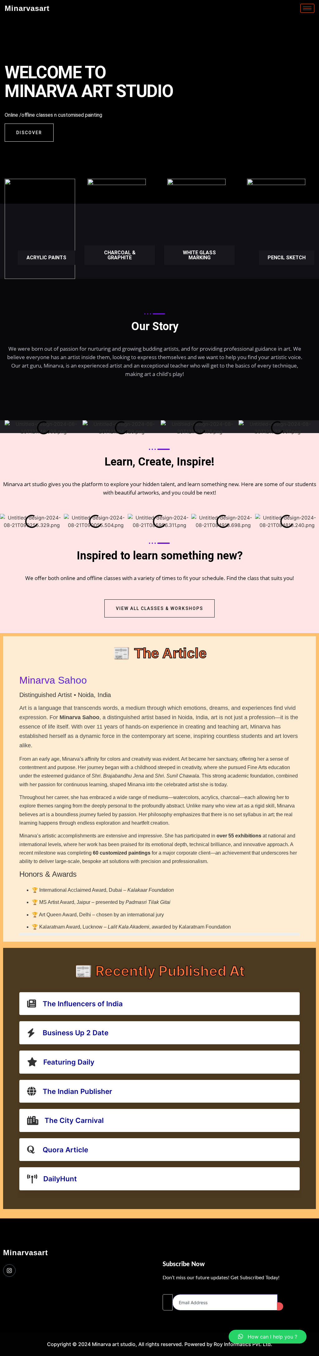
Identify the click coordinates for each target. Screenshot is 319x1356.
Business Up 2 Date (75, 1032)
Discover (29, 132)
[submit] (280, 1306)
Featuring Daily (68, 1062)
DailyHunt (60, 1178)
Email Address (179, 1289)
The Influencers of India (83, 1003)
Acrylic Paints (46, 258)
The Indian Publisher (77, 1091)
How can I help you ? (270, 1337)
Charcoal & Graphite (120, 255)
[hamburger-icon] (307, 8)
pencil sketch (287, 258)
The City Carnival (74, 1120)
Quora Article (65, 1149)
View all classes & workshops (159, 608)
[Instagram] (9, 1270)
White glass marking (199, 255)
